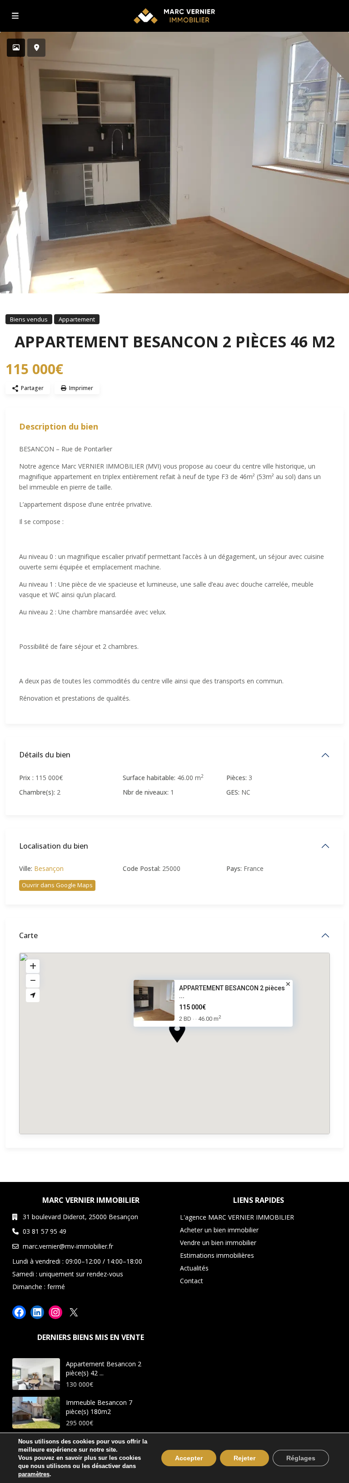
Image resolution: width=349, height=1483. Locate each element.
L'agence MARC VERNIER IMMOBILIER (237, 1217)
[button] (194, 1048)
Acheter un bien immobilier (219, 1230)
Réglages (300, 1458)
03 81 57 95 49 (44, 1231)
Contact (191, 1280)
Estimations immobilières (217, 1255)
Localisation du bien (53, 846)
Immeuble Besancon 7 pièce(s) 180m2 (99, 1407)
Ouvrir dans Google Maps (57, 885)
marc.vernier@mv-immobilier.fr (68, 1246)
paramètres (34, 1474)
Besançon (49, 868)
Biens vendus (29, 319)
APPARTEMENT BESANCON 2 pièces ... (232, 992)
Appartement (77, 319)
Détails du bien (44, 755)
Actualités (194, 1268)
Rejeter (244, 1458)
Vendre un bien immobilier (218, 1242)
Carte (28, 935)
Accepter (189, 1458)
